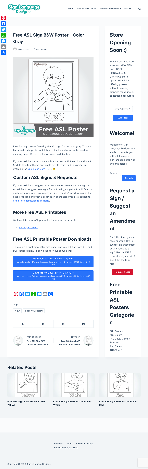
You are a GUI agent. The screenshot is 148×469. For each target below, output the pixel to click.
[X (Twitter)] (43, 324)
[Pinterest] (63, 324)
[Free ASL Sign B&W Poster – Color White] (74, 385)
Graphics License (84, 444)
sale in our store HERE (40, 168)
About (69, 444)
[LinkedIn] (83, 324)
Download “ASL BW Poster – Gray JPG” (53, 261)
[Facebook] (23, 324)
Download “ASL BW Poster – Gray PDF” (53, 275)
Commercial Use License (66, 448)
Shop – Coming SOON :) (110, 9)
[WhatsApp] (3, 35)
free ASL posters (34, 310)
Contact (58, 444)
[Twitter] (3, 29)
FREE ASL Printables (86, 9)
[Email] (3, 47)
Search (113, 173)
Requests (129, 9)
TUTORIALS (116, 350)
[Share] (3, 52)
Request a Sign (123, 272)
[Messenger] (3, 41)
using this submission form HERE (31, 200)
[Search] (139, 9)
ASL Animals (116, 331)
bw (17, 310)
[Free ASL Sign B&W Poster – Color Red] (120, 385)
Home (70, 9)
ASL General (116, 346)
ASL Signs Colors (28, 227)
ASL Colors (41, 49)
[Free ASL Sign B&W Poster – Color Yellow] (28, 385)
